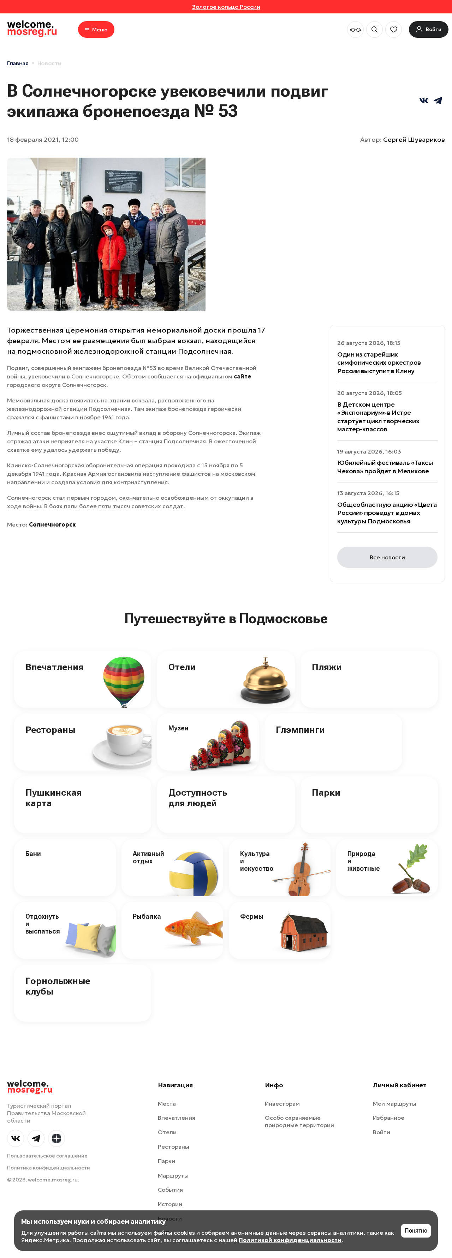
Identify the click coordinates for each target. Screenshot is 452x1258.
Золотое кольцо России (226, 6)
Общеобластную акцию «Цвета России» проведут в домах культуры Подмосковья (387, 512)
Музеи (178, 728)
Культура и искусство (256, 861)
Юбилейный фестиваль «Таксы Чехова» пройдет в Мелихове (385, 466)
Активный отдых (148, 857)
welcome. (30, 1087)
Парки (326, 792)
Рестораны (50, 729)
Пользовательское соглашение (47, 1156)
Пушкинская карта (53, 797)
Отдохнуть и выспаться (42, 924)
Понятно (416, 1231)
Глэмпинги (300, 729)
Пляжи (327, 667)
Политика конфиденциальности (48, 1168)
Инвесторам (282, 1103)
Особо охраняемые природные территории (299, 1121)
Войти (381, 1132)
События (170, 1189)
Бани (33, 853)
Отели (182, 667)
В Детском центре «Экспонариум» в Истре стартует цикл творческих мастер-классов (378, 416)
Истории (170, 1204)
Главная (18, 63)
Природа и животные (363, 861)
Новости (49, 63)
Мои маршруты (394, 1103)
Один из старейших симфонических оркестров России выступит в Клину (379, 362)
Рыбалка (147, 916)
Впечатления (54, 667)
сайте (242, 376)
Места (167, 1103)
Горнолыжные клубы (57, 986)
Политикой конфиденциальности (290, 1240)
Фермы (251, 916)
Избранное (388, 1117)
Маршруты (173, 1175)
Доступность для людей (197, 797)
